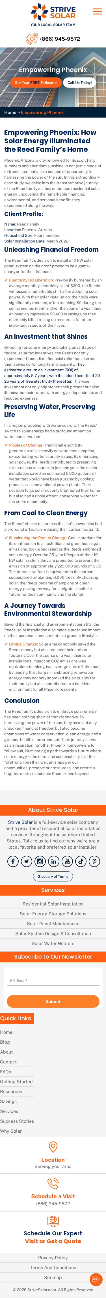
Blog (5, 1042)
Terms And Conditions (53, 1267)
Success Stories (17, 1121)
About (6, 1052)
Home (10, 112)
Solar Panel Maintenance (53, 923)
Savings (8, 1101)
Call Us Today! (80, 82)
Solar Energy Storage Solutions (53, 913)
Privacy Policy (53, 1257)
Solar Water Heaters (53, 943)
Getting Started (16, 1081)
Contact (8, 1062)
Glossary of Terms (53, 876)
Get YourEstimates (36, 82)
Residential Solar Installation (53, 904)
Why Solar (11, 1131)
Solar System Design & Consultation (53, 933)
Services (9, 1111)
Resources (11, 1091)
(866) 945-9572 (60, 38)
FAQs (5, 1071)
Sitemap (53, 1277)
